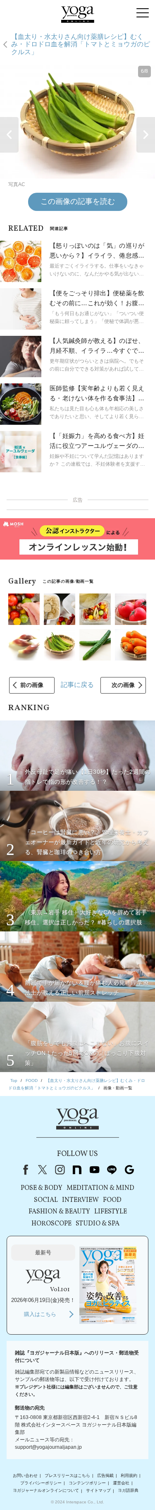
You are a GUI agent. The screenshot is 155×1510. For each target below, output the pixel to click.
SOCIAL (46, 1200)
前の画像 (31, 685)
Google (129, 1169)
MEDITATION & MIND (100, 1188)
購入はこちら (40, 1314)
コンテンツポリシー (87, 1483)
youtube (94, 1169)
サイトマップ (98, 1490)
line (112, 1169)
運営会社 (121, 1483)
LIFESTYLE (110, 1211)
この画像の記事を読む (78, 201)
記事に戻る (77, 684)
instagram (60, 1169)
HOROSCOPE (51, 1223)
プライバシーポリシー (41, 1483)
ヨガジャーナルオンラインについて (46, 1490)
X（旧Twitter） (42, 1169)
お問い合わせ (25, 1475)
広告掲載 (105, 1475)
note (77, 1169)
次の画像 (123, 685)
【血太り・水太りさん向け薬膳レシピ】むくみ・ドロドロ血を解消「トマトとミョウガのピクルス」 (80, 44)
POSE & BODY (41, 1188)
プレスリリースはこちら (67, 1475)
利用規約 (129, 1475)
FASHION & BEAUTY (59, 1211)
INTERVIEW (80, 1200)
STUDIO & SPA (97, 1223)
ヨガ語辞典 (128, 1490)
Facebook (24, 1169)
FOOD (112, 1200)
